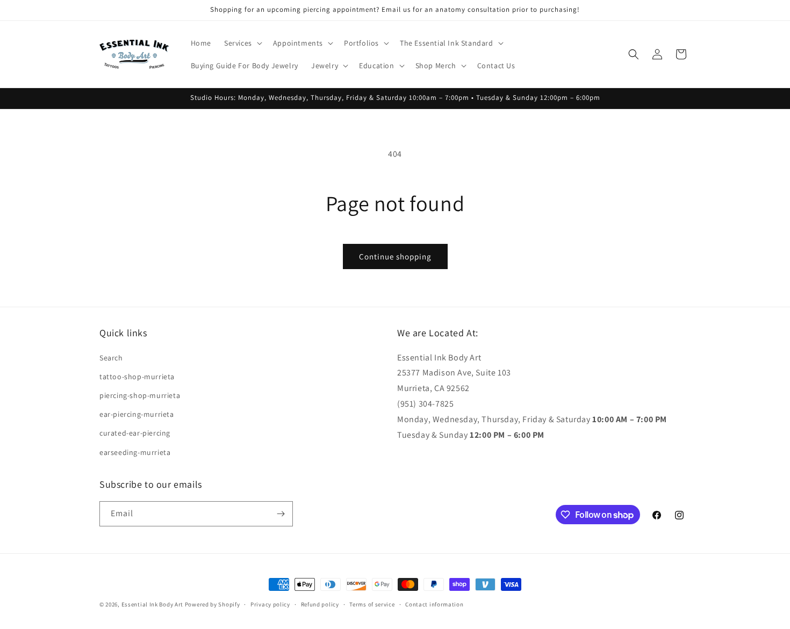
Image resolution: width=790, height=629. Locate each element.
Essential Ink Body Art (152, 604)
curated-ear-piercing (134, 433)
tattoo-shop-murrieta (137, 376)
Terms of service (371, 604)
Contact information (434, 604)
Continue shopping (395, 256)
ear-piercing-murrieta (136, 414)
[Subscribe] (280, 513)
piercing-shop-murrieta (139, 395)
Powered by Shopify (212, 604)
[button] (242, 43)
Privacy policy (270, 604)
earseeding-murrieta (134, 452)
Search (111, 358)
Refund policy (320, 604)
